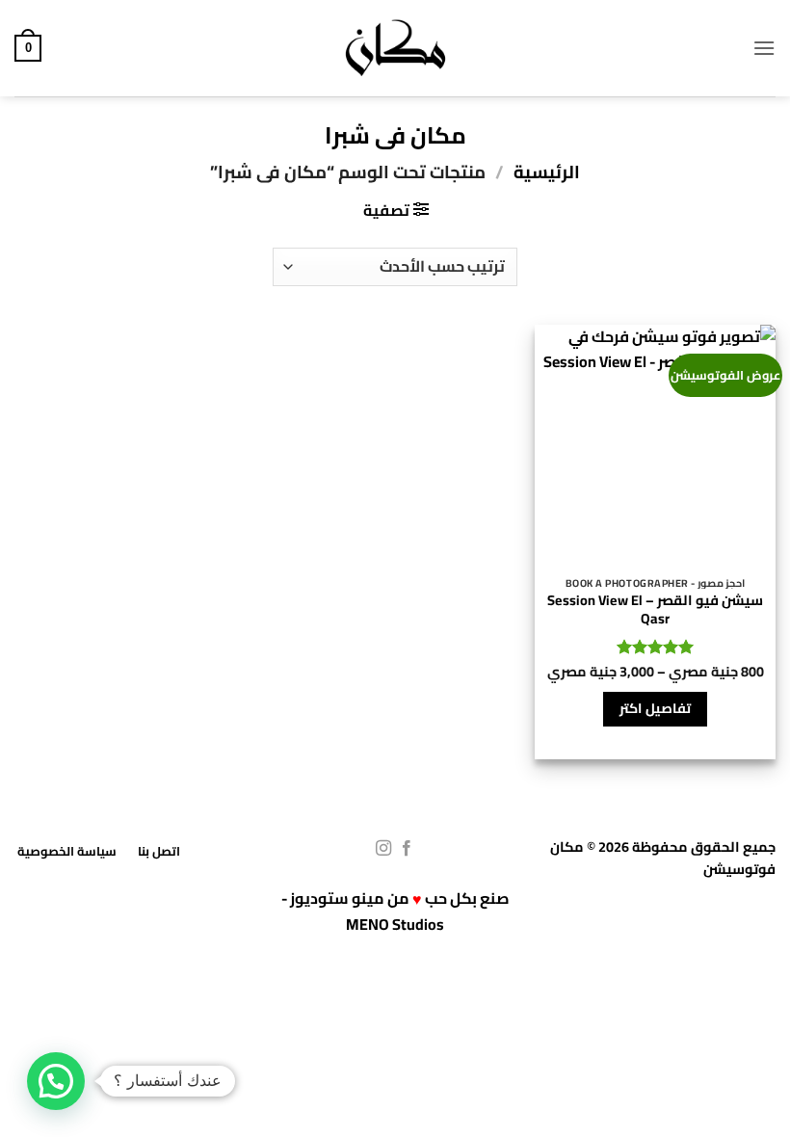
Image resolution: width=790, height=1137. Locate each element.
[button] (764, 47)
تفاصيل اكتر (654, 708)
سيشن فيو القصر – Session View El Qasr (655, 609)
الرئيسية (547, 172)
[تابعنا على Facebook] (406, 849)
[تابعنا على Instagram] (383, 849)
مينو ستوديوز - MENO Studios (363, 911)
